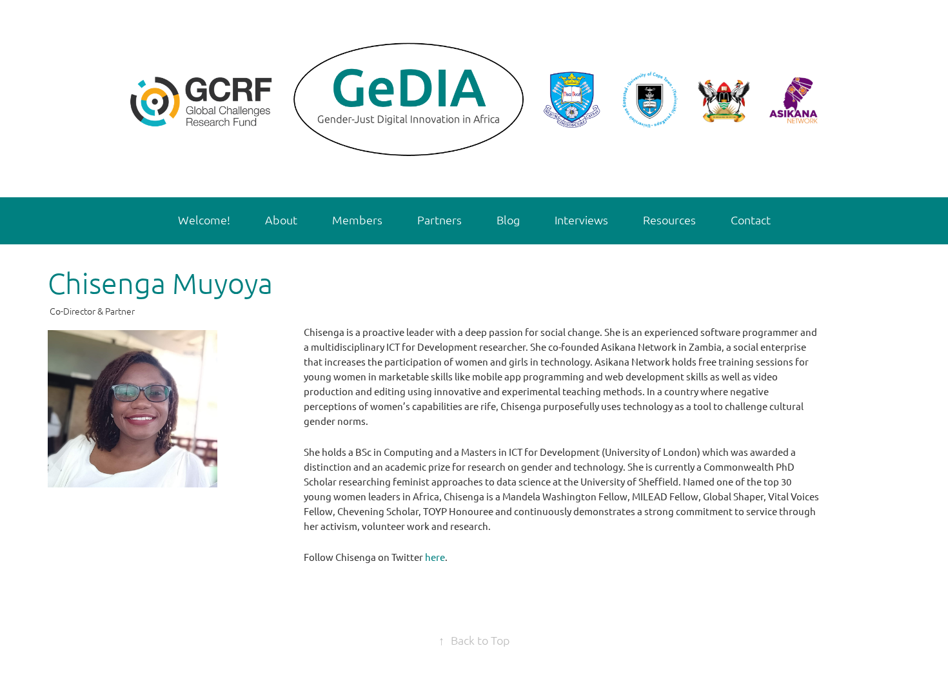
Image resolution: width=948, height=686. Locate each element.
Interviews (581, 219)
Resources (669, 219)
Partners (439, 219)
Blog (508, 219)
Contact (751, 219)
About (281, 219)
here (435, 557)
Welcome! (204, 219)
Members (357, 219)
